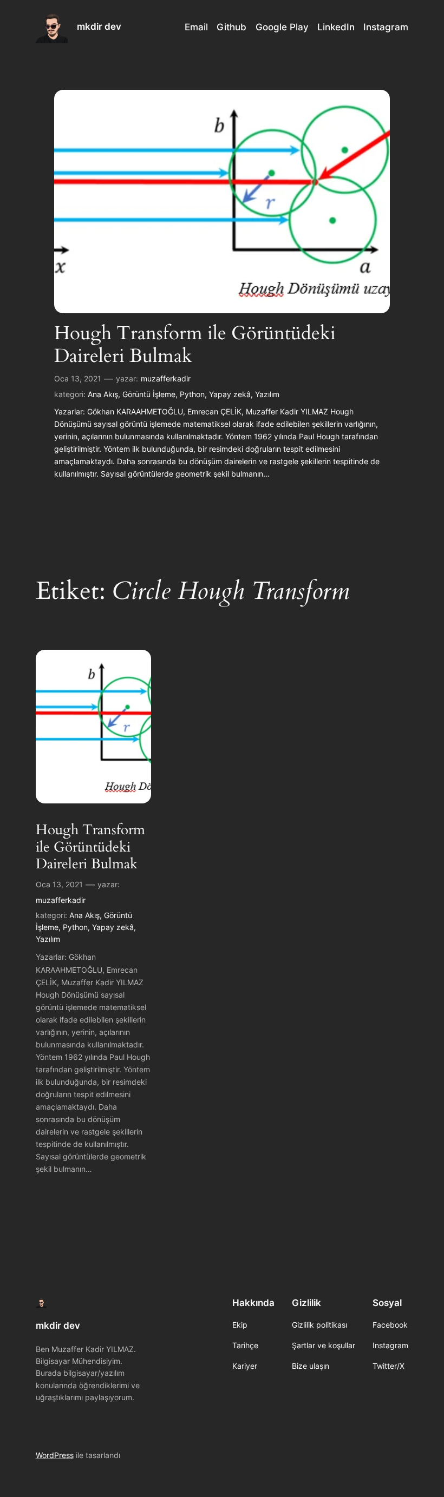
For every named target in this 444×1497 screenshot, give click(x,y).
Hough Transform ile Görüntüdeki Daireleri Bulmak (195, 344)
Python (192, 394)
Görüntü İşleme (148, 394)
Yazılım (267, 394)
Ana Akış (103, 394)
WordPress (55, 1455)
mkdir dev (99, 26)
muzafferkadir (166, 378)
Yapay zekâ (230, 394)
